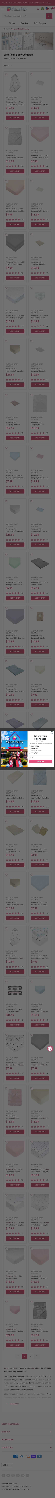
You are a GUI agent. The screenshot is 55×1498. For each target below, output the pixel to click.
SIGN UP (40, 761)
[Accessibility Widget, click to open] (50, 1048)
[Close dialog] (52, 732)
